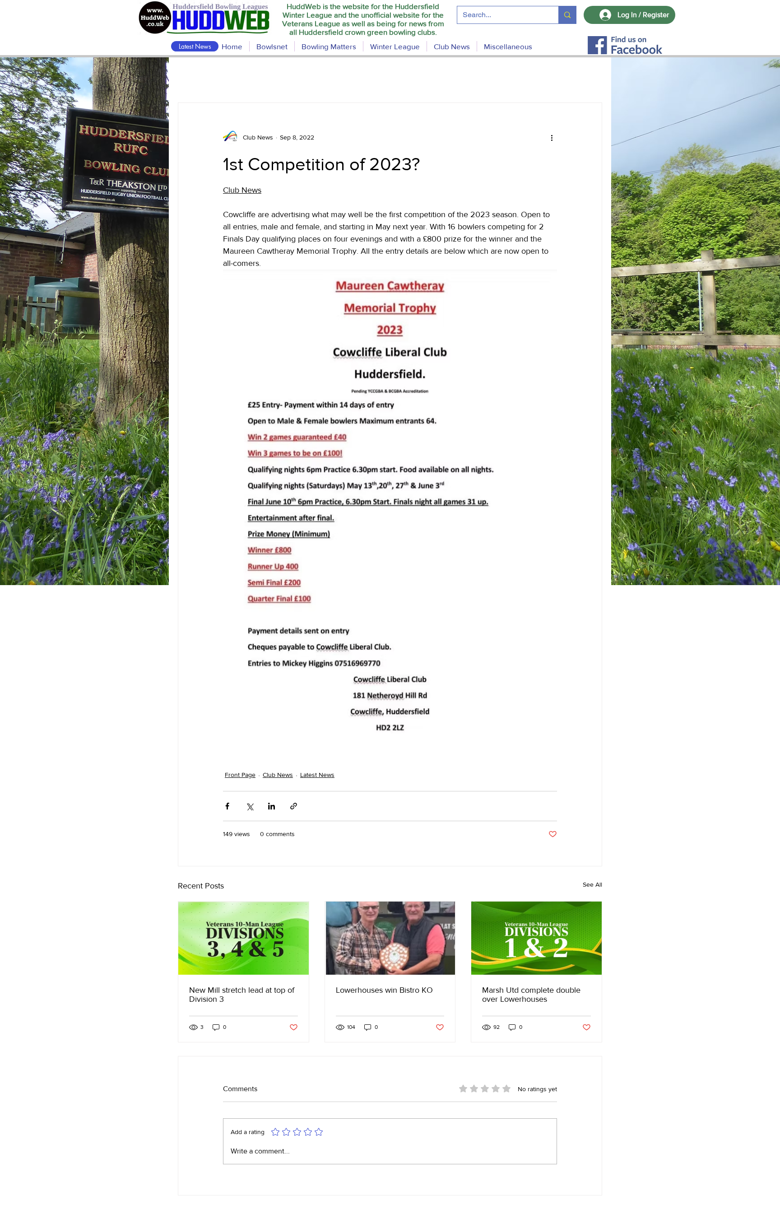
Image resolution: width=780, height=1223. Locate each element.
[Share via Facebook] (227, 806)
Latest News (317, 774)
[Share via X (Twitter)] (249, 806)
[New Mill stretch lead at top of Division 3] (243, 938)
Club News (278, 774)
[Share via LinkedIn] (271, 806)
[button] (329, 46)
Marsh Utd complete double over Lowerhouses (531, 995)
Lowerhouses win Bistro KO (384, 990)
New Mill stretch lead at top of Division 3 (241, 995)
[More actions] (551, 137)
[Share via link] (293, 806)
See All (592, 884)
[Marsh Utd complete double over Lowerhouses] (536, 938)
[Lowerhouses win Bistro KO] (390, 938)
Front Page (240, 774)
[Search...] (567, 14)
